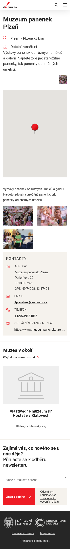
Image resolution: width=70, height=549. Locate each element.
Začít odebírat (15, 497)
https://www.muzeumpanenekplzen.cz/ (40, 329)
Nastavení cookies (23, 533)
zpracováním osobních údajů (49, 500)
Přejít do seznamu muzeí (19, 357)
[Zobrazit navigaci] (65, 5)
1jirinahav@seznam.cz (30, 302)
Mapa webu (47, 533)
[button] (35, 128)
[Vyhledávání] (56, 5)
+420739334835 (25, 316)
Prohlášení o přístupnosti (35, 540)
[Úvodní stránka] (10, 5)
